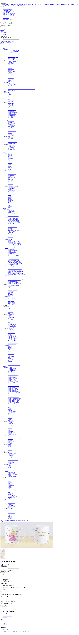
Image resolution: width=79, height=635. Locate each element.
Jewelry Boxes (11, 301)
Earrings (9, 196)
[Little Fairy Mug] (13, 548)
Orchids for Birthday (12, 212)
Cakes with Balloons (12, 372)
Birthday (4, 208)
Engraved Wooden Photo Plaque (14, 437)
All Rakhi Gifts (11, 83)
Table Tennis (10, 498)
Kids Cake (7, 136)
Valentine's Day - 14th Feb (13, 343)
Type (6, 60)
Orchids (9, 97)
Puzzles (9, 415)
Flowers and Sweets (12, 380)
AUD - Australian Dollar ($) (70, 4)
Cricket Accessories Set (12, 496)
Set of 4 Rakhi (11, 79)
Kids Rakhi (10, 68)
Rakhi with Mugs (11, 58)
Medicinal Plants (11, 463)
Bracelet (9, 195)
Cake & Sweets (11, 148)
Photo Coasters (11, 431)
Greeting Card (10, 423)
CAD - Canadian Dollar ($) (59, 4)
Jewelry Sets (10, 200)
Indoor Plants (10, 456)
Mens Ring (10, 189)
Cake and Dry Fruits (12, 369)
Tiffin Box (10, 487)
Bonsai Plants (10, 455)
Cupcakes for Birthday (12, 223)
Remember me (4, 45)
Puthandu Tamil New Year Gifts (14, 365)
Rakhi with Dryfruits (12, 54)
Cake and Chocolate (12, 368)
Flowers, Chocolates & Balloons (14, 255)
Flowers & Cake (11, 111)
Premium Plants (11, 462)
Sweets (9, 165)
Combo (6, 49)
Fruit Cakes (10, 122)
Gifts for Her (10, 185)
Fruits (9, 157)
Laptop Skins (10, 425)
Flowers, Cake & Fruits (12, 388)
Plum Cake (10, 134)
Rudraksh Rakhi (11, 72)
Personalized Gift (8, 265)
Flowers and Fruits (11, 379)
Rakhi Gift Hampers (12, 88)
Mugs (9, 159)
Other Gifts (7, 296)
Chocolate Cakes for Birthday (14, 221)
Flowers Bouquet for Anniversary (14, 277)
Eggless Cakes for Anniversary (14, 259)
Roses (9, 99)
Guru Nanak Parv (11, 351)
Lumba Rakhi (10, 74)
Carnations (10, 93)
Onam (9, 357)
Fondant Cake (10, 127)
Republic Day (10, 359)
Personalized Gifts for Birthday (14, 241)
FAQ (4, 622)
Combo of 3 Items (8, 383)
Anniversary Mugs (11, 291)
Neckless (9, 202)
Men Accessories (11, 187)
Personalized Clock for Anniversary (15, 269)
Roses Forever (11, 101)
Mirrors (9, 413)
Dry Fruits (10, 156)
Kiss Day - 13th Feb (12, 341)
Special (6, 82)
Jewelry (9, 297)
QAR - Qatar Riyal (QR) (36, 4)
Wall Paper (10, 450)
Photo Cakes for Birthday (13, 219)
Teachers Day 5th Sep (12, 344)
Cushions (10, 155)
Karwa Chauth (11, 354)
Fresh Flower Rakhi (12, 65)
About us (5, 624)
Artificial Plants (11, 173)
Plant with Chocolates (12, 476)
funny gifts (10, 176)
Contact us (5, 623)
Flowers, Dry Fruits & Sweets (14, 399)
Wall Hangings (8, 444)
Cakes (4, 118)
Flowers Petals (11, 100)
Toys (6, 499)
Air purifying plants (12, 453)
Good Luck (10, 467)
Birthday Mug (10, 232)
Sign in (1, 38)
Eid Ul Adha (10, 350)
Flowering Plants (11, 458)
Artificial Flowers (11, 171)
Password (2, 41)
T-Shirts (9, 166)
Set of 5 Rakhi (11, 80)
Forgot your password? (8, 41)
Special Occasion (8, 328)
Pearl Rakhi (10, 70)
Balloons (9, 168)
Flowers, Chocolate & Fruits (13, 394)
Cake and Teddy (11, 371)
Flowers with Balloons (12, 281)
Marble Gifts (10, 238)
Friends (9, 309)
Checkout (2, 31)
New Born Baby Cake (12, 142)
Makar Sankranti (11, 356)
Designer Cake (11, 128)
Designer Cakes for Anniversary (14, 261)
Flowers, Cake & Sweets (13, 389)
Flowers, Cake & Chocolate (13, 386)
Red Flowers (10, 105)
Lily (9, 95)
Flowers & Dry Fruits (12, 116)
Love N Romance (11, 325)
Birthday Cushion (11, 231)
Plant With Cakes (11, 473)
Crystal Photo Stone (12, 436)
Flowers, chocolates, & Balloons (14, 398)
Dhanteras (10, 347)
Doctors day (10, 331)
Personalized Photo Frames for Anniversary (16, 266)
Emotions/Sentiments (9, 314)
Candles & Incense (11, 304)
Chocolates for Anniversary (13, 285)
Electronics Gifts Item (12, 434)
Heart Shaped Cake (11, 123)
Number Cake (10, 133)
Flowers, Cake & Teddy (12, 390)
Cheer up (9, 316)
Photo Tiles (10, 442)
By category (7, 170)
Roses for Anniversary (12, 276)
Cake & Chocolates (11, 146)
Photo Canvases (11, 445)
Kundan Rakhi (11, 69)
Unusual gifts (10, 179)
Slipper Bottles (11, 485)
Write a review (3, 565)
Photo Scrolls (10, 447)
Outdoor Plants (11, 457)
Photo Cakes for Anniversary (13, 260)
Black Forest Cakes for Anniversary (15, 263)
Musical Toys (10, 505)
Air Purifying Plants (12, 182)
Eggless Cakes (11, 135)
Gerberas (9, 94)
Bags (9, 479)
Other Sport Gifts (11, 497)
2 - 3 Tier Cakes (11, 129)
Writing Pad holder (11, 513)
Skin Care (10, 206)
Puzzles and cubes (11, 506)
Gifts (4, 152)
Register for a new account (5, 42)
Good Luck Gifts (11, 169)
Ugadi (9, 360)
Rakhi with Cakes (11, 52)
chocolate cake (11, 126)
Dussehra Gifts (11, 348)
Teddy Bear (10, 167)
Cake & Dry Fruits (11, 149)
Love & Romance (11, 469)
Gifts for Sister (11, 86)
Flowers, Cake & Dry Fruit (13, 387)
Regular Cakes (11, 121)
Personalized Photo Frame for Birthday (15, 244)
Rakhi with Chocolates (12, 53)
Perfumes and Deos (11, 190)
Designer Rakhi (11, 64)
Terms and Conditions (7, 616)
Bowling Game (11, 493)
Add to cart (3, 572)
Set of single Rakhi (11, 81)
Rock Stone (10, 443)
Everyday (7, 306)
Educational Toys (11, 503)
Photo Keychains (11, 432)
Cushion (9, 481)
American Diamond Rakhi (13, 61)
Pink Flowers (10, 104)
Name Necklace (11, 420)
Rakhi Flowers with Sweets (13, 51)
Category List (5, 629)
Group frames (10, 439)
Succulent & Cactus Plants (13, 460)
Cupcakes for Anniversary (13, 264)
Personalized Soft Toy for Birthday (14, 245)
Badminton (10, 490)
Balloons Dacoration (12, 174)
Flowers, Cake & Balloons (13, 254)
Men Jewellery (11, 188)
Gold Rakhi (10, 67)
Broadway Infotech (27, 631)
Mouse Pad (10, 428)
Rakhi (4, 48)
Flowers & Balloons (12, 114)
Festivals (7, 345)
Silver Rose (10, 163)
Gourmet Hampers (11, 303)
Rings (9, 205)
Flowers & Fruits (11, 117)
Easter (9, 349)
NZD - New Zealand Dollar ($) (47, 4)
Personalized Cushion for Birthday (14, 243)
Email (1, 40)
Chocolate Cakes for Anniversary (14, 262)
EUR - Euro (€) (14, 5)
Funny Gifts (10, 234)
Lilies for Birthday (11, 211)
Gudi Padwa (10, 361)
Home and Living (11, 177)
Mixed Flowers (11, 96)
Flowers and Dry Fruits (12, 378)
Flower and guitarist (12, 110)
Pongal (9, 358)
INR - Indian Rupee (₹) (5, 4)
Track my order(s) (3, 37)
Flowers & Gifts (11, 253)
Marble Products (11, 178)
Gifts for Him (10, 184)
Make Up (10, 201)
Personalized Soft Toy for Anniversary (15, 273)
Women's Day (10, 334)
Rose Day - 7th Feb (12, 336)
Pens (9, 430)
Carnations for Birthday (12, 213)
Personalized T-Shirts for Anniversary (15, 272)
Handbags (10, 198)
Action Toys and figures (12, 500)
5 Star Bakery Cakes (12, 131)
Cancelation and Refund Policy (9, 614)
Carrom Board (11, 494)
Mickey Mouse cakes (12, 139)
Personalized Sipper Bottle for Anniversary (16, 274)
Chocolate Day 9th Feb (12, 337)
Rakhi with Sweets (11, 59)
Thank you (10, 323)
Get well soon (10, 318)
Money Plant (10, 461)
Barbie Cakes (10, 137)
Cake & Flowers (11, 145)
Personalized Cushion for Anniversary (15, 271)
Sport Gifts (7, 489)
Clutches (9, 207)
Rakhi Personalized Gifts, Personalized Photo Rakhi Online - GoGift (21, 89)
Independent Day (11, 352)
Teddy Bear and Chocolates (13, 403)
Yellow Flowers (11, 107)
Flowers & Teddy (11, 113)
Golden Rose (10, 158)
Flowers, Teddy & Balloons (13, 402)
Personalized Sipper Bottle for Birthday (15, 246)
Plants (4, 451)
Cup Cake (10, 132)
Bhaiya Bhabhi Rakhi (12, 84)
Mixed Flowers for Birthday (13, 216)
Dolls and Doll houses (12, 502)
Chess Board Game (11, 495)
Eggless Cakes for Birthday (13, 218)
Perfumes (10, 160)
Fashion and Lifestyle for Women (11, 193)
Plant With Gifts (11, 475)
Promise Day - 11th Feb (12, 339)
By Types (7, 452)
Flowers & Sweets (11, 115)
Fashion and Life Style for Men (11, 186)
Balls (9, 492)
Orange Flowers (11, 103)
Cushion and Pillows (12, 411)
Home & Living (11, 233)
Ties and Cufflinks (11, 191)
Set (6, 75)
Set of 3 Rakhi (11, 78)
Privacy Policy (6, 613)
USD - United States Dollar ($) (9, 16)
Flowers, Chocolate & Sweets (14, 396)
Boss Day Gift (11, 329)
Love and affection (11, 319)
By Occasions (8, 464)
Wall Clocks (10, 449)
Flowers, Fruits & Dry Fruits (13, 400)
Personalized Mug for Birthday (14, 242)
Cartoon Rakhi (11, 63)
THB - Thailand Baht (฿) (15, 4)
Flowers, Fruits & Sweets (13, 401)
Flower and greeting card (13, 375)
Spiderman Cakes (11, 143)
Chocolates (10, 154)
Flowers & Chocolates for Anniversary (15, 279)
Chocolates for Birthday (12, 227)
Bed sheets (10, 408)
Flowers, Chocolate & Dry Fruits (14, 393)
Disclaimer (5, 617)
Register (4, 38)
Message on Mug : (4, 569)
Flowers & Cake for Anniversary (14, 280)
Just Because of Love (12, 324)
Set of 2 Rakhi (11, 76)
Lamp (9, 424)
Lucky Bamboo (11, 454)
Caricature (10, 409)
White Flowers (11, 106)
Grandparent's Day (11, 333)
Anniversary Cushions (12, 290)
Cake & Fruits (10, 150)
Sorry (9, 322)
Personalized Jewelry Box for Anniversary (16, 267)
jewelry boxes (10, 199)
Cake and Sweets (11, 370)
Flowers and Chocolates (12, 377)
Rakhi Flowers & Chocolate (13, 50)
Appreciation (10, 315)
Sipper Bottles (10, 417)
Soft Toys (10, 418)
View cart (2, 30)
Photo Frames (10, 286)
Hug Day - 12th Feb (12, 340)
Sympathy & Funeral (12, 326)
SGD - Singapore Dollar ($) (25, 4)
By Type (7, 92)
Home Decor (10, 299)
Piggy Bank (10, 433)
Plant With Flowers (11, 472)
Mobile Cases (10, 426)
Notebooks (10, 429)
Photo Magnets (11, 441)
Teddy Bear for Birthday (12, 226)
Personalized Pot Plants (12, 474)
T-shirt (9, 515)
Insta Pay (2, 1)
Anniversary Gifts (11, 302)
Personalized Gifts (9, 508)
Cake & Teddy (11, 147)
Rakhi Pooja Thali (11, 90)
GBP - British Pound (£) (21, 5)
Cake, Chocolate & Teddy (13, 384)
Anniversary (5, 256)
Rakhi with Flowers (12, 55)
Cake (6, 258)
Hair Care (10, 197)
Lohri (9, 355)
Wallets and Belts (11, 192)
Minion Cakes (10, 140)
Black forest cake (11, 125)
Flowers (4, 91)
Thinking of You (11, 327)
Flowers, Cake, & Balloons (13, 391)
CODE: (2, 564)
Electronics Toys (11, 504)
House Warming (11, 313)
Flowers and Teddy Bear (13, 381)
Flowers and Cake (11, 376)
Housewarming (11, 468)
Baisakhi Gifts (10, 364)
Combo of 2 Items (8, 367)
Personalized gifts (8, 239)
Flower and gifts (11, 373)
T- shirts (9, 486)
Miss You (10, 320)
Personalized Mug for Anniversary (14, 270)
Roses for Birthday (11, 210)
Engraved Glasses (11, 412)
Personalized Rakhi (11, 71)
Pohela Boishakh (11, 362)
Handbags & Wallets (12, 298)
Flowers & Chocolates (12, 112)
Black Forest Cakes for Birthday (14, 222)
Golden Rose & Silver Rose (13, 230)
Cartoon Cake (10, 138)
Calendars (10, 422)
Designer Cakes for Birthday (13, 220)
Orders (4, 34)
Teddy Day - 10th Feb (12, 338)
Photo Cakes (10, 124)
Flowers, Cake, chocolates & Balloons (15, 392)
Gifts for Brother (11, 85)
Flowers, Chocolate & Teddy (13, 397)
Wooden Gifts (10, 180)
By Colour (7, 102)
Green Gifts (10, 181)
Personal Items (8, 405)
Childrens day (10, 330)
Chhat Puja (10, 346)
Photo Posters (10, 446)
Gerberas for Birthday (12, 214)
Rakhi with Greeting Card (13, 57)
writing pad (10, 488)
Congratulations (11, 317)
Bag (9, 407)
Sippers (9, 164)
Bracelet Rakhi (11, 62)
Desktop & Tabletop (9, 421)
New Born (10, 311)
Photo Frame (10, 161)
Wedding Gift (10, 312)
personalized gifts (6, 404)
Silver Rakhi (10, 73)
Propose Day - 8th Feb (12, 335)
